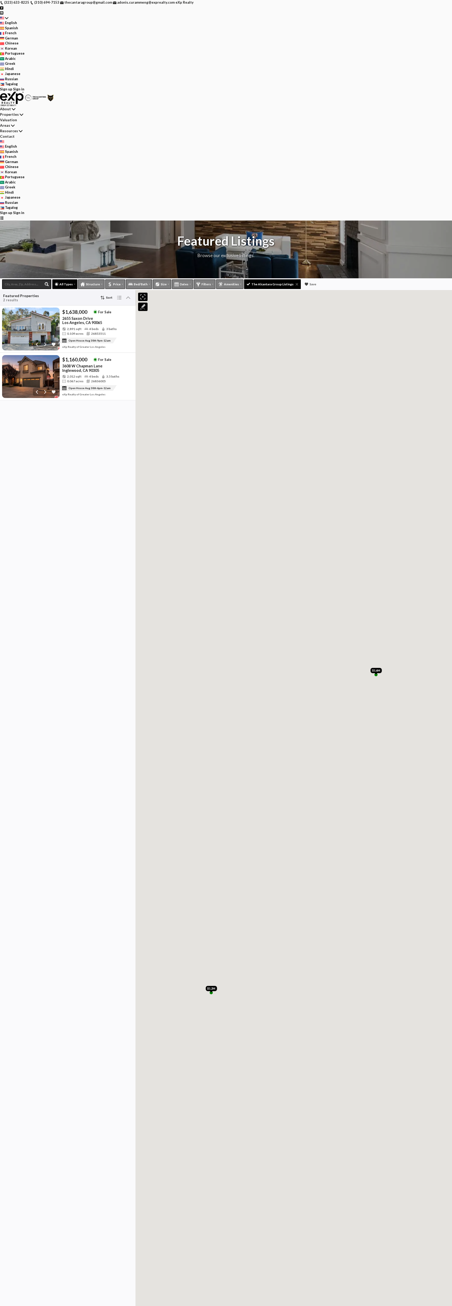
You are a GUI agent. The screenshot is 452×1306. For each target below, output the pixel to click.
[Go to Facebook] (1, 7)
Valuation (8, 120)
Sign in (18, 89)
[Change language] (4, 18)
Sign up (6, 89)
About (5, 109)
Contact (7, 136)
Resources (9, 131)
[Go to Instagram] (1, 12)
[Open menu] (1, 218)
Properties (9, 114)
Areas (5, 125)
